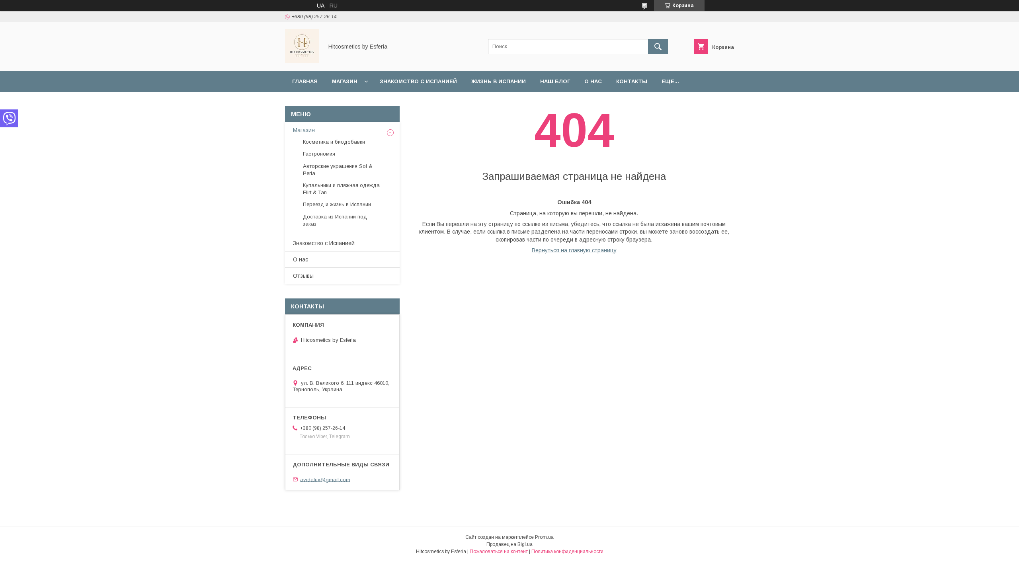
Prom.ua (544, 537)
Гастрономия (319, 154)
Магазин (344, 81)
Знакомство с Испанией (418, 81)
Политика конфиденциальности (567, 551)
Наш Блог (555, 81)
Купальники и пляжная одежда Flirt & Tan (341, 188)
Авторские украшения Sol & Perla (337, 169)
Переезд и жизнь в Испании (337, 204)
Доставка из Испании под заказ (335, 220)
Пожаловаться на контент (499, 551)
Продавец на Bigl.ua (509, 544)
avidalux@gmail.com (325, 479)
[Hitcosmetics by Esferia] (302, 61)
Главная (305, 81)
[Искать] (658, 46)
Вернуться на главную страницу (574, 250)
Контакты (631, 81)
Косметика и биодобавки (334, 142)
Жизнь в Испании (498, 81)
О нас (593, 81)
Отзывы (303, 276)
